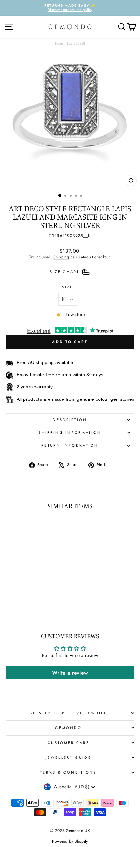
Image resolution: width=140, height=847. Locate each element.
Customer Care (68, 742)
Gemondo (68, 727)
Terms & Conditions (68, 772)
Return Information (70, 445)
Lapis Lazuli (76, 43)
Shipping (61, 257)
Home (59, 43)
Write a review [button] (70, 672)
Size (67, 287)
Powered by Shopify (70, 841)
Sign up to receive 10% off (68, 713)
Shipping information (69, 432)
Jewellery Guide (68, 757)
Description (70, 419)
